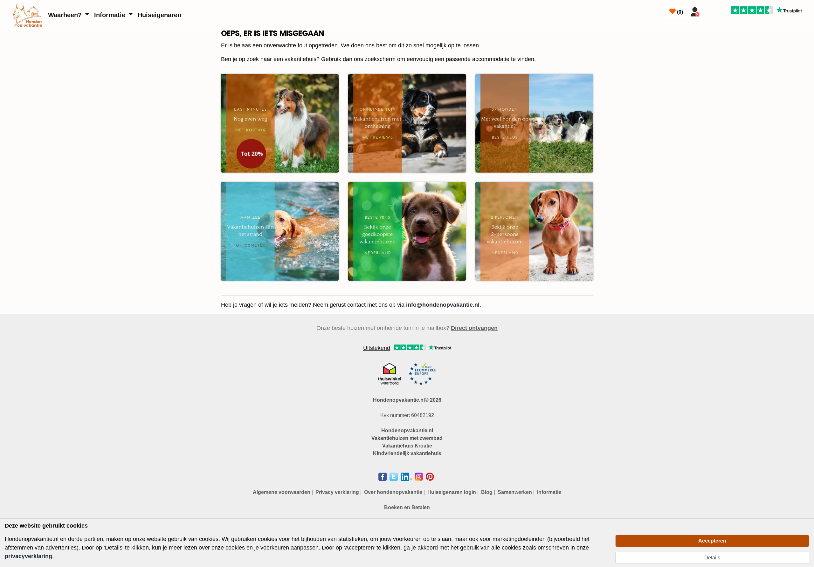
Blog (487, 492)
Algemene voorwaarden (281, 492)
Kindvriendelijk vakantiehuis (407, 453)
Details (712, 557)
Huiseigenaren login (451, 492)
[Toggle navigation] (710, 10)
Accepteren (712, 540)
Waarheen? (66, 14)
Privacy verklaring (337, 492)
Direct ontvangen (474, 328)
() (679, 12)
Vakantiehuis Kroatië (407, 445)
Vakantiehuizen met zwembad (407, 438)
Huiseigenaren (159, 14)
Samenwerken (515, 492)
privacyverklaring (28, 556)
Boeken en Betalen (407, 507)
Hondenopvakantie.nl (407, 430)
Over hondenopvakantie (393, 492)
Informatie (110, 14)
